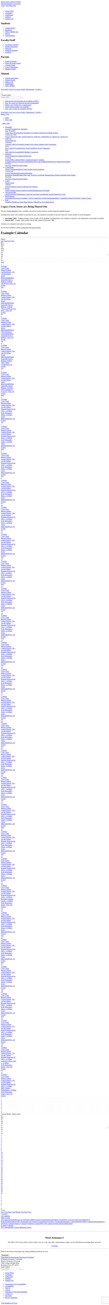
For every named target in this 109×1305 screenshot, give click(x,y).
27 (2, 965)
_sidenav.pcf (55, 137)
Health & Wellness (11, 50)
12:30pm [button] (7, 390)
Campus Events (39, 1220)
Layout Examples (11, 129)
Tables (56, 194)
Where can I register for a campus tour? (18, 105)
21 (2, 803)
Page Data (23, 133)
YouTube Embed (10, 165)
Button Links (24, 194)
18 (2, 722)
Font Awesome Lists (20, 162)
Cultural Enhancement (65, 1224)
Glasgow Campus (20, 1224)
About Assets (9, 183)
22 (2, 830)
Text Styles (62, 194)
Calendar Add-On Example (14, 144)
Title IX (7, 1288)
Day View (4, 1212)
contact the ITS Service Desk (31, 227)
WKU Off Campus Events (49, 1224)
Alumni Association (11, 78)
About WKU (9, 11)
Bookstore (8, 30)
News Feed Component (42, 148)
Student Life (9, 19)
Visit (7, 6)
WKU (7, 118)
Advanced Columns (37, 160)
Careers (7, 1290)
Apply (3, 6)
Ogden (13, 1220)
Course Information (11, 173)
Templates (8, 127)
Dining (7, 34)
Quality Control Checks (83, 198)
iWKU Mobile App (11, 32)
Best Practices (9, 196)
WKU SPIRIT (10, 86)
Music (14, 1222)
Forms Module (12, 211)
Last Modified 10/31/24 (9, 1303)
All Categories (6, 1220)
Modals (49, 162)
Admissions (9, 15)
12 (2, 559)
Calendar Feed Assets (31, 144)
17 (2, 695)
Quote (61, 175)
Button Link (22, 169)
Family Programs (11, 61)
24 (2, 884)
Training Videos (32, 202)
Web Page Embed (69, 175)
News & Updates (43, 202)
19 (2, 749)
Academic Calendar (11, 45)
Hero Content (60, 198)
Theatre (77, 1222)
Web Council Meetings (18, 1227)
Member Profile (10, 69)
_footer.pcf (36, 137)
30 (2, 1046)
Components (9, 167)
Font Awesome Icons (36, 194)
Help (6, 200)
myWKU (8, 52)
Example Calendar (7, 1225)
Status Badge (54, 175)
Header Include (48, 194)
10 (2, 505)
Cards (29, 156)
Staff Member (45, 175)
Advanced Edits (10, 192)
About (7, 202)
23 (2, 857)
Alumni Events (10, 80)
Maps (45, 162)
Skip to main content (8, 2)
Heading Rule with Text (35, 162)
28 (2, 992)
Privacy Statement (11, 1297)
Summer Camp (69, 1222)
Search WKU (6, 95)
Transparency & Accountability (15, 1284)
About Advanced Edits (12, 194)
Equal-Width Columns (12, 160)
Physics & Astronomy (22, 1220)
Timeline (67, 162)
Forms (7, 188)
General (28, 1227)
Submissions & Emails (41, 190)
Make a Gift (9, 82)
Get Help (12, 202)
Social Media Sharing (51, 133)
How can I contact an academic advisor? (18, 109)
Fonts (47, 198)
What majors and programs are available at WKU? (22, 101)
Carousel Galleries (22, 187)
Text (73, 198)
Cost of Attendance (11, 67)
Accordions (19, 156)
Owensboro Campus (33, 1224)
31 (2, 1073)
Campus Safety (10, 28)
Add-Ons (8, 139)
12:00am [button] (5, 268)
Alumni (47, 1220)
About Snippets (10, 156)
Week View (12, 1212)
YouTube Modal (21, 165)
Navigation (68, 198)
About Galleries (10, 187)
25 (2, 911)
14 (2, 613)
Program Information (25, 173)
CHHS (32, 1220)
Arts (51, 1220)
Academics (9, 13)
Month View (20, 1212)
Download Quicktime (26, 1257)
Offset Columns (25, 160)
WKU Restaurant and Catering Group (29, 1222)
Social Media (56, 162)
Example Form (19, 190)
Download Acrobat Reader (10, 1257)
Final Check (42, 198)
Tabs (62, 162)
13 (2, 586)
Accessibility (9, 1286)
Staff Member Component (29, 152)
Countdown (40, 169)
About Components (11, 169)
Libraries (9, 1222)
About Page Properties (12, 133)
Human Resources (11, 47)
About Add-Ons (10, 140)
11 (2, 532)
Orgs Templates (22, 129)
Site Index (8, 1296)
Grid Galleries (33, 187)
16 (2, 668)
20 (2, 776)
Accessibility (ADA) (26, 198)
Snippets (8, 154)
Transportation (10, 36)
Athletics (8, 17)
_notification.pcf (45, 137)
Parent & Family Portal (13, 63)
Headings (52, 198)
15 (2, 641)
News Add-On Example (13, 148)
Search (51, 202)
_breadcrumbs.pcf (27, 137)
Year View (27, 1212)
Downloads (5, 1255)
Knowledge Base (21, 202)
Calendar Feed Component (47, 144)
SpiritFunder (9, 84)
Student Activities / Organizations (53, 1222)
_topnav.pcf (64, 137)
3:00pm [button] (8, 309)
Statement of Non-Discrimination (16, 1292)
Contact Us (9, 1294)
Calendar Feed (31, 169)
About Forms (9, 190)
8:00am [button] (7, 280)
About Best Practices (12, 198)
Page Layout (31, 133)
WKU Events (5, 1218)
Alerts (25, 156)
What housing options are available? (17, 107)
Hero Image (40, 133)
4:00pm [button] (6, 283)
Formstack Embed (11, 175)
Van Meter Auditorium (87, 1222)
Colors (35, 198)
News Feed (37, 175)
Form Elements (29, 190)
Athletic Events (58, 1220)
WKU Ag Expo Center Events (73, 1220)
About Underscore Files (13, 137)
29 (2, 1019)
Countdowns (9, 162)
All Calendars (5, 1216)
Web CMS (8, 120)
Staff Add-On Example (13, 152)
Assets (7, 181)
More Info (12, 6)
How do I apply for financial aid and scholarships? (22, 103)
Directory (8, 48)
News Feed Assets (27, 148)
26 (2, 938)
